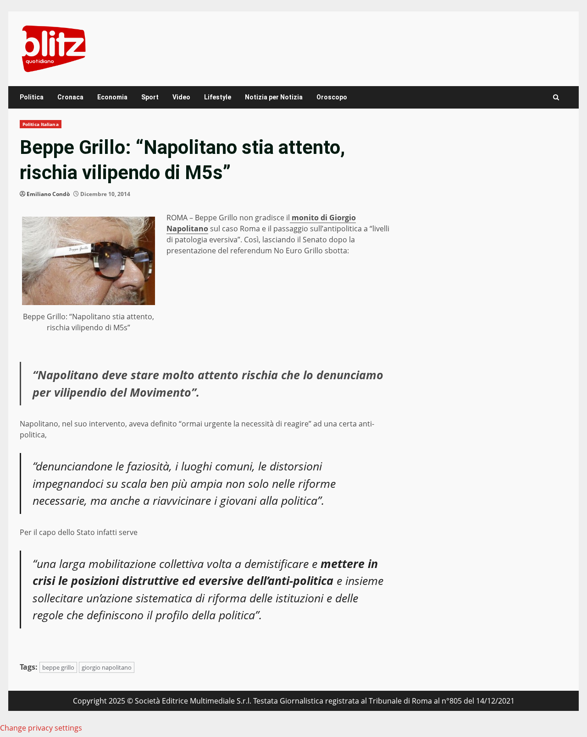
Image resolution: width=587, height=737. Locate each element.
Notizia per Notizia (274, 97)
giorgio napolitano (107, 667)
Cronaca (70, 97)
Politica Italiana (40, 124)
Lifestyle (217, 97)
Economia (112, 97)
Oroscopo (331, 97)
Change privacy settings (41, 728)
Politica (32, 97)
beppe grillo (58, 667)
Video (181, 97)
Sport (150, 97)
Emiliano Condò (48, 194)
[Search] (556, 97)
